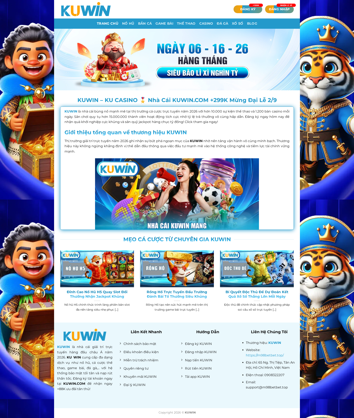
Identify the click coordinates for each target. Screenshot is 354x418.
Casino (206, 23)
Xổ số (237, 23)
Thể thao (186, 23)
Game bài (164, 23)
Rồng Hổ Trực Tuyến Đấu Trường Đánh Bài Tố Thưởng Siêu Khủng (177, 294)
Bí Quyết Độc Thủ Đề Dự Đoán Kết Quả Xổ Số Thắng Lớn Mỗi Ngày (257, 294)
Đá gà (222, 23)
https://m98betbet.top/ (265, 355)
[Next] (295, 286)
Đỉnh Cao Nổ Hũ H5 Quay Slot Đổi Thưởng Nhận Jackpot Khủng (97, 294)
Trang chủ (107, 23)
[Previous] (59, 286)
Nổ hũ (128, 23)
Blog (252, 23)
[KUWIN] (85, 9)
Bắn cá (145, 23)
